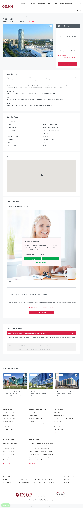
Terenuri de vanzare (58, 3)
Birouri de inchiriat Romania (10, 443)
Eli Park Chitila (57, 413)
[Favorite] (80, 10)
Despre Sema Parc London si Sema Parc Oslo (41, 448)
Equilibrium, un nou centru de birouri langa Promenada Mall (41, 454)
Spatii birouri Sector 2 (9, 454)
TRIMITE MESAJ (41, 312)
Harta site (67, 482)
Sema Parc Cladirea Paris (35, 418)
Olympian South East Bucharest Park (64, 418)
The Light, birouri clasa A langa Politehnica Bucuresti (41, 460)
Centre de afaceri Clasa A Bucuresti (12, 446)
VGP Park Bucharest (59, 426)
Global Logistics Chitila (60, 424)
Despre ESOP (68, 3)
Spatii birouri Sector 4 (9, 460)
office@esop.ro (25, 482)
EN (80, 3)
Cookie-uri (43, 254)
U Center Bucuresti (8, 421)
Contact (21, 477)
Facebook (54, 480)
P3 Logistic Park (58, 421)
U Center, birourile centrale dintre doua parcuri (41, 451)
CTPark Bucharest (58, 429)
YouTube (53, 483)
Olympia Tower (33, 415)
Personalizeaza (41, 262)
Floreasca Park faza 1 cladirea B (67, 392)
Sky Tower (31, 421)
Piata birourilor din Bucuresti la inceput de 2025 (41, 443)
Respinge (33, 259)
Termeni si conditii (30, 254)
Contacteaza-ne (67, 64)
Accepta (50, 259)
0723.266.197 (24, 479)
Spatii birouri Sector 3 (9, 457)
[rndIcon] (24, 375)
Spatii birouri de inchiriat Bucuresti (15, 16)
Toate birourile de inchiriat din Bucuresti (39, 424)
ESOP (4, 16)
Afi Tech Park (6, 426)
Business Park (24, 3)
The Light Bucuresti (8, 429)
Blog (76, 3)
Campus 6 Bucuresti (8, 415)
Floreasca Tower (33, 413)
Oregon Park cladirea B (12, 392)
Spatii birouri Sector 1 (9, 451)
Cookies (66, 479)
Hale (49, 3)
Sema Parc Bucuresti (9, 418)
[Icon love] (24, 376)
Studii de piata (7, 482)
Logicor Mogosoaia (59, 415)
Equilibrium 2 (35, 392)
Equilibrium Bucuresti (9, 424)
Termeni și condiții (69, 477)
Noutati (5, 479)
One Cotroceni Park (8, 413)
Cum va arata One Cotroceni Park (38, 446)
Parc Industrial (41, 3)
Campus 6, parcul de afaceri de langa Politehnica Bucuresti (41, 457)
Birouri (33, 3)
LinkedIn (53, 477)
